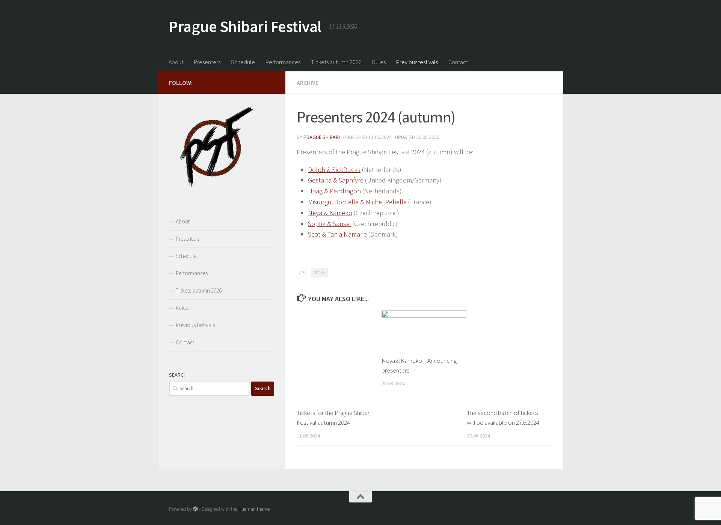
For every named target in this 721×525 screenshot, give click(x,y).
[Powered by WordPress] (195, 509)
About (176, 62)
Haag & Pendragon (334, 191)
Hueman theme (254, 509)
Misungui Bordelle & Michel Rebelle (357, 202)
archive (307, 82)
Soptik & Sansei (329, 223)
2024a (319, 272)
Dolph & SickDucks (334, 169)
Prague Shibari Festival (245, 26)
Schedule (243, 62)
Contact (458, 62)
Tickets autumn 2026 (336, 62)
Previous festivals (417, 62)
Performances (282, 62)
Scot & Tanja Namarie (337, 234)
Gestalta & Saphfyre (336, 180)
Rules (379, 62)
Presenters (207, 62)
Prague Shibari (321, 137)
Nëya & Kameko (330, 212)
